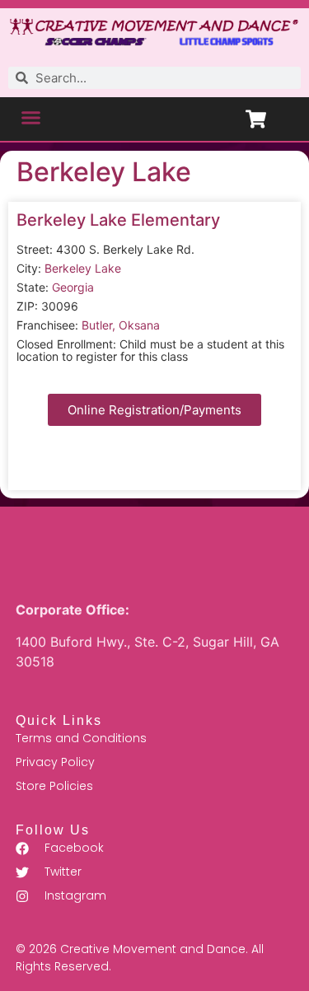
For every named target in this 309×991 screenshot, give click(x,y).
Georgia (73, 287)
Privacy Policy (55, 762)
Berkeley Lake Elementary (118, 220)
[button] (31, 117)
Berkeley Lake (103, 172)
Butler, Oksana (121, 325)
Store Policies (54, 786)
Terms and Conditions (81, 738)
